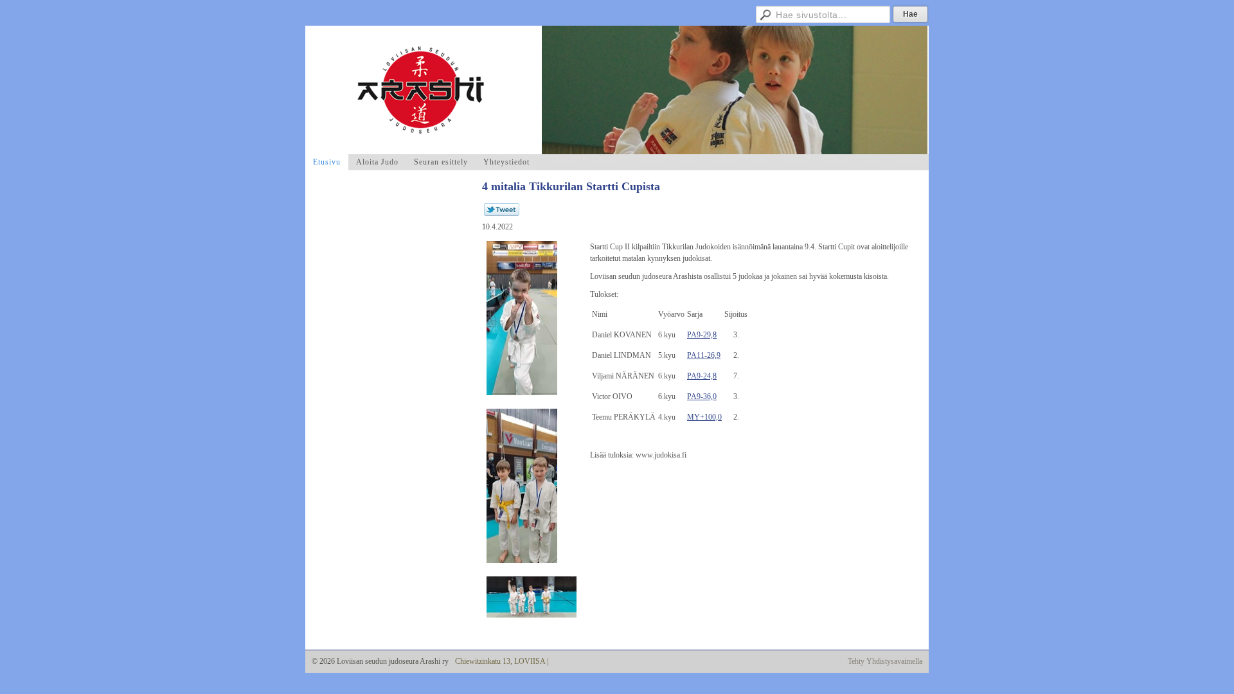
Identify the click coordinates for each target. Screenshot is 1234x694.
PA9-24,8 (702, 375)
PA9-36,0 (702, 396)
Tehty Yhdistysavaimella (885, 661)
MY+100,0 (704, 417)
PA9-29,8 (702, 334)
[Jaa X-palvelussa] (501, 213)
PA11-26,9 (703, 355)
